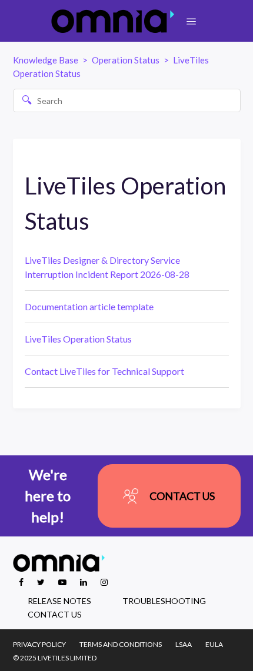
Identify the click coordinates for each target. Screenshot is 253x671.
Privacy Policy (39, 644)
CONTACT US (55, 614)
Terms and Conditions (120, 644)
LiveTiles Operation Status (78, 338)
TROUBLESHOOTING (164, 601)
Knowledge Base (45, 60)
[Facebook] (22, 582)
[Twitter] (41, 582)
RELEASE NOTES (59, 601)
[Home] (112, 21)
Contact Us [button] (182, 495)
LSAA (183, 644)
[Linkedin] (84, 582)
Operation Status (125, 60)
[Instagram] (104, 582)
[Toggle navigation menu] (191, 21)
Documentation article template (89, 306)
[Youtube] (63, 582)
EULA (214, 644)
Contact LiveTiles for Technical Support (104, 371)
